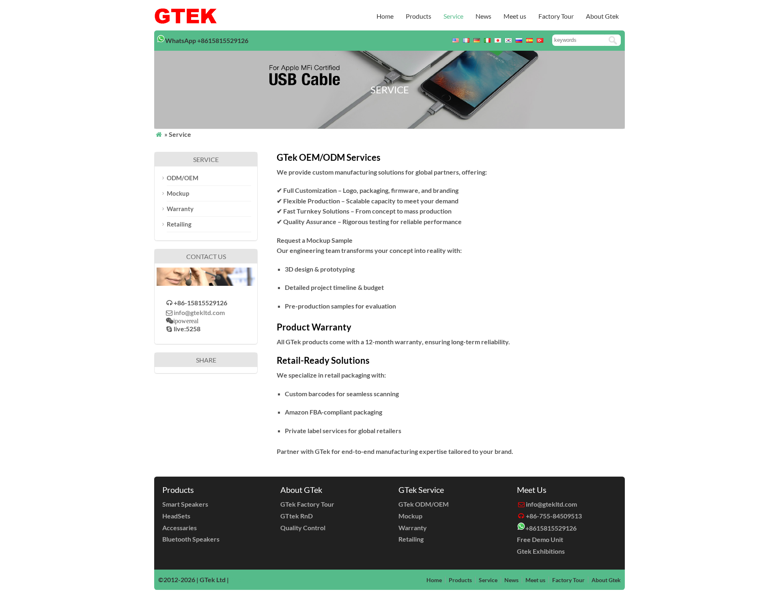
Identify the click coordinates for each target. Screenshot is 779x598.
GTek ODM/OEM (423, 504)
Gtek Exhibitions (541, 551)
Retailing (179, 224)
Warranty (180, 208)
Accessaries (179, 527)
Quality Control (302, 527)
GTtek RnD (296, 516)
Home (385, 16)
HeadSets (176, 516)
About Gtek (602, 16)
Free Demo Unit (540, 539)
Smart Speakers (185, 504)
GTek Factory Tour (307, 504)
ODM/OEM (182, 177)
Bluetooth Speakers (190, 539)
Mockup (178, 193)
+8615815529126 (551, 528)
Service (453, 16)
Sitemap (242, 579)
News (483, 16)
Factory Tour (556, 16)
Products (418, 16)
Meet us (515, 16)
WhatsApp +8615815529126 (206, 40)
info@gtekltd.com (199, 312)
